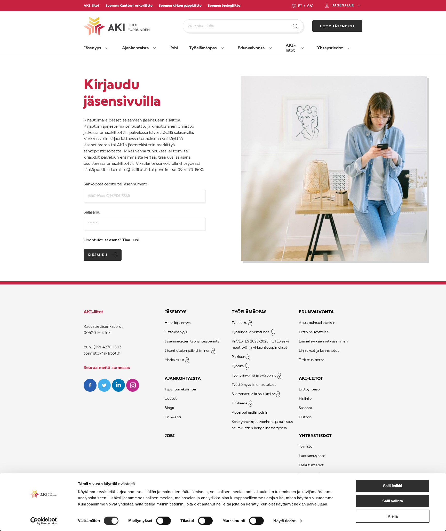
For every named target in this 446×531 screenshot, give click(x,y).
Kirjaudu (97, 255)
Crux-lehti (173, 417)
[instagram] (132, 390)
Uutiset (171, 398)
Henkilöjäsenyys (177, 322)
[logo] (133, 26)
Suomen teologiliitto (224, 5)
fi (299, 5)
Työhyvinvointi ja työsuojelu (254, 375)
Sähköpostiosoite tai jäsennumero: (116, 183)
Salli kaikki (392, 486)
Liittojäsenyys (176, 332)
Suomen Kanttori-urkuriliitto (129, 5)
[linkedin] (119, 390)
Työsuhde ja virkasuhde (251, 332)
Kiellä (393, 516)
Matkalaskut (174, 359)
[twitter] (105, 390)
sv (310, 5)
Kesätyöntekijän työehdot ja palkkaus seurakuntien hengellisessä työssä (262, 424)
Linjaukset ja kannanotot (319, 350)
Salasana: (92, 211)
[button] (107, 48)
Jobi (174, 47)
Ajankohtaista (135, 47)
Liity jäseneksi (337, 26)
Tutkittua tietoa (311, 359)
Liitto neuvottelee (314, 332)
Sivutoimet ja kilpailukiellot (253, 393)
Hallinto (305, 398)
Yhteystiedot (330, 47)
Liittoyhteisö (309, 389)
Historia (305, 417)
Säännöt (305, 407)
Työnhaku (239, 322)
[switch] (163, 521)
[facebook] (91, 390)
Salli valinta (392, 501)
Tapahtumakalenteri (181, 389)
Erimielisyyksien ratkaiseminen (323, 341)
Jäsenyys (92, 47)
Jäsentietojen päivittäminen (187, 350)
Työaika (238, 366)
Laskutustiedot (311, 465)
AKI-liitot (91, 5)
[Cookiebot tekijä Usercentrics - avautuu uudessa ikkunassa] (43, 521)
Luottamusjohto (312, 455)
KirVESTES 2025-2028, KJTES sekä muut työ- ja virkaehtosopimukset (260, 344)
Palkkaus (238, 356)
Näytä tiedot (284, 521)
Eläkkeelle (240, 403)
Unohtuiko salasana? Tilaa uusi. (112, 239)
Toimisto (305, 446)
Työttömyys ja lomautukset (254, 384)
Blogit (169, 407)
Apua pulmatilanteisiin (250, 412)
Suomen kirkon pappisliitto (180, 5)
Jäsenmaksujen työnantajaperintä (192, 341)
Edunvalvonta (251, 47)
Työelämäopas (203, 47)
